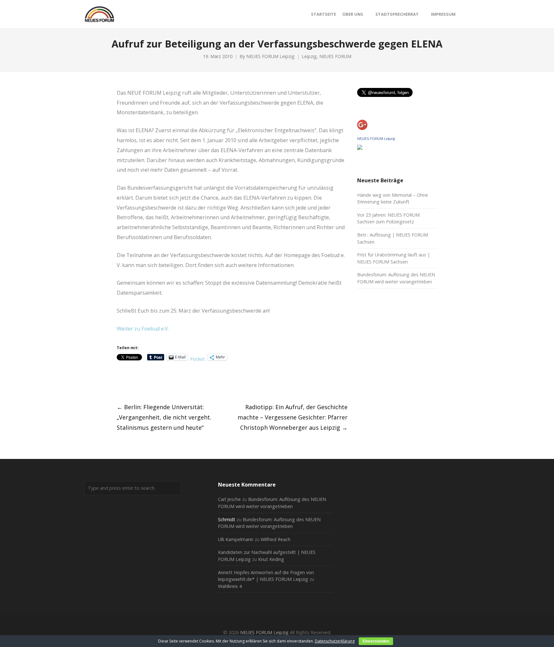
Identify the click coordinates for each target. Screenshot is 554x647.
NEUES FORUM (335, 56)
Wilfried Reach (275, 539)
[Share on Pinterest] (167, 382)
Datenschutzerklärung (335, 641)
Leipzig (309, 56)
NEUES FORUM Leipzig (270, 56)
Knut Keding (271, 559)
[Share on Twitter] (131, 382)
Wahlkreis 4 (230, 586)
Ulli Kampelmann (235, 539)
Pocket (197, 359)
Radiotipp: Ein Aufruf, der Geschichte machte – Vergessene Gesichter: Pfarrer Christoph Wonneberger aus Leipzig (293, 417)
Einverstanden (376, 641)
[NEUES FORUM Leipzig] (359, 147)
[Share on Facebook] (119, 382)
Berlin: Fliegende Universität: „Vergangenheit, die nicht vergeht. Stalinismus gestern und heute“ (164, 417)
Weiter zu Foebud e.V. (143, 328)
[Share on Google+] (143, 382)
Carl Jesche (229, 499)
